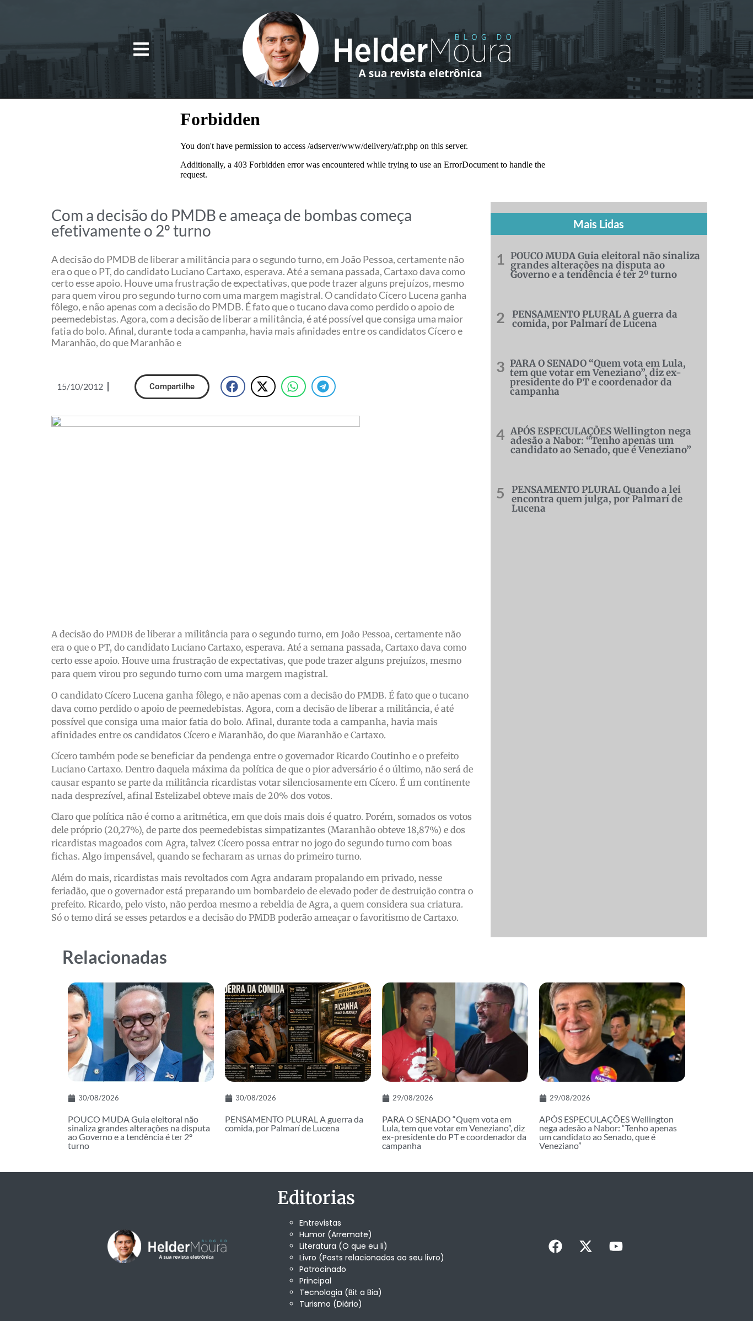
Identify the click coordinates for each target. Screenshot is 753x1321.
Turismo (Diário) (330, 1303)
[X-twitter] (585, 1246)
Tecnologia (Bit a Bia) (340, 1292)
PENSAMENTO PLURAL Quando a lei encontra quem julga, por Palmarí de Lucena (597, 499)
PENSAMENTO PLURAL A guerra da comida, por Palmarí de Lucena (594, 319)
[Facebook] (555, 1246)
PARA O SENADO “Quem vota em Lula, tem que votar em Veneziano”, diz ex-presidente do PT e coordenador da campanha (598, 377)
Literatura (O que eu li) (343, 1246)
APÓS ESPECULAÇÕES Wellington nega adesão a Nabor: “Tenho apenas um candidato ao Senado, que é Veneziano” (600, 440)
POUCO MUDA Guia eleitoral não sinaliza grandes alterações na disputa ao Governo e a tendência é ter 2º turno (605, 265)
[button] (140, 49)
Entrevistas (320, 1222)
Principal (315, 1280)
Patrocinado (322, 1269)
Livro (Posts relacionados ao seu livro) (371, 1257)
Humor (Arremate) (335, 1234)
